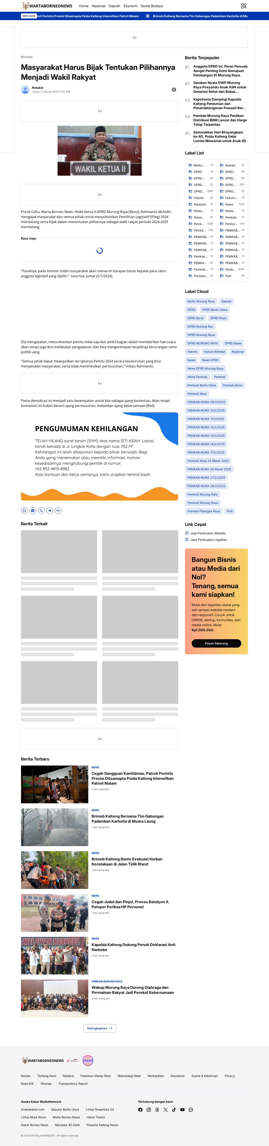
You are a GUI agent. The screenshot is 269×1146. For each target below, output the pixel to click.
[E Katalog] (72, 1060)
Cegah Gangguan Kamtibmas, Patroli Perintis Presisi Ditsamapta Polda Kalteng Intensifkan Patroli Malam (133, 778)
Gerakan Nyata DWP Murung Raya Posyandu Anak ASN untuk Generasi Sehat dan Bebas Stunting (219, 87)
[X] (41, 510)
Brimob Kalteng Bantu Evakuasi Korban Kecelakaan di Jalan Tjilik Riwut (127, 861)
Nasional (98, 6)
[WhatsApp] (24, 510)
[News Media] (88, 1060)
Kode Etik (27, 1083)
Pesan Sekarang (216, 643)
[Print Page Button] (174, 89)
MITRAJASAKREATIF (43, 1135)
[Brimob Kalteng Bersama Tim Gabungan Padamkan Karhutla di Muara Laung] (54, 827)
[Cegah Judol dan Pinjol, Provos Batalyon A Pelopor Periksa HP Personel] (54, 913)
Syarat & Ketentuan (204, 1076)
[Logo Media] (42, 1060)
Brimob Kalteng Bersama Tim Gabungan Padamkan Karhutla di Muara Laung (147, 16)
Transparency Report (73, 1083)
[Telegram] (49, 510)
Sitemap (46, 1083)
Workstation (156, 1076)
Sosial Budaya (152, 6)
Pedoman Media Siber (95, 1076)
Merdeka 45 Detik (67, 1125)
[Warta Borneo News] (46, 6)
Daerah (114, 6)
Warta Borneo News (66, 1117)
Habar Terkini (96, 1117)
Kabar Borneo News (34, 1125)
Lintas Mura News (33, 1117)
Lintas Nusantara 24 (100, 1109)
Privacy (230, 1076)
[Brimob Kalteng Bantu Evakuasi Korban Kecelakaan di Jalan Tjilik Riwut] (54, 870)
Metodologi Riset (129, 1076)
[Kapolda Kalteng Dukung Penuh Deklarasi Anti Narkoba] (54, 956)
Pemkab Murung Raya (107, 981)
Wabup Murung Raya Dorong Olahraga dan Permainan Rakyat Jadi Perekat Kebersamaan (133, 989)
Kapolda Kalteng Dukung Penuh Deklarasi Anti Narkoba (133, 947)
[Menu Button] (244, 6)
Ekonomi (130, 6)
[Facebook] (32, 510)
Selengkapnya (97, 1028)
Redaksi (68, 1076)
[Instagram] (148, 1109)
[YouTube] (182, 1109)
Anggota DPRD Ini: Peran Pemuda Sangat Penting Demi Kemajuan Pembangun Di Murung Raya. (220, 70)
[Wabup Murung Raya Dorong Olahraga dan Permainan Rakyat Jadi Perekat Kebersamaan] (54, 998)
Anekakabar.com (32, 1109)
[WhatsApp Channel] (190, 1109)
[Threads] (157, 1109)
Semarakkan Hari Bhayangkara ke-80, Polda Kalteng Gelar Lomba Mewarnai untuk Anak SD (219, 136)
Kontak (25, 1076)
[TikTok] (174, 1109)
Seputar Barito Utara (65, 1109)
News (95, 767)
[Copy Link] (58, 510)
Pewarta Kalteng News (102, 1125)
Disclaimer (178, 1076)
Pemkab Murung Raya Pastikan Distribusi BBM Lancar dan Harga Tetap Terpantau (220, 120)
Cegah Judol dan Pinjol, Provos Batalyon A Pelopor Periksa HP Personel (130, 904)
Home (83, 6)
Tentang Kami (46, 1076)
